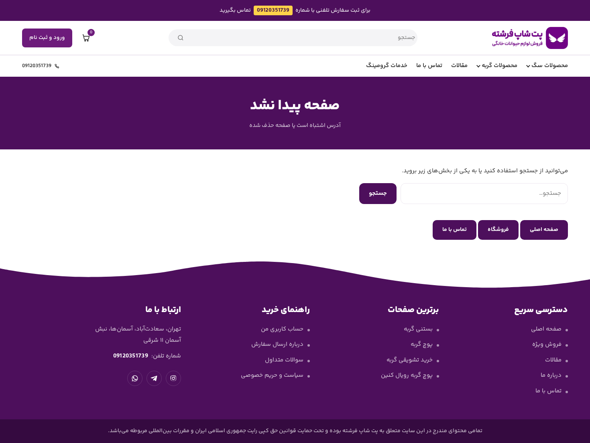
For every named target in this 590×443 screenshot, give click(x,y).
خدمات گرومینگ (386, 65)
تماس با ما (429, 65)
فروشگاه (498, 229)
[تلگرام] (154, 378)
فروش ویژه (547, 344)
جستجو (378, 193)
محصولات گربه (499, 65)
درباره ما (551, 375)
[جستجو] (180, 37)
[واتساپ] (134, 378)
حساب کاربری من (282, 329)
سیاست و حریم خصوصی (272, 375)
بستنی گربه (418, 329)
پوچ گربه (422, 344)
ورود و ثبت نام (47, 37)
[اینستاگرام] (173, 378)
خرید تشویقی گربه (410, 360)
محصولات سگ (549, 65)
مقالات (459, 65)
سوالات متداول (284, 360)
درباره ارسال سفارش (277, 344)
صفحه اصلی (544, 229)
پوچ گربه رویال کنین (407, 375)
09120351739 (273, 10)
